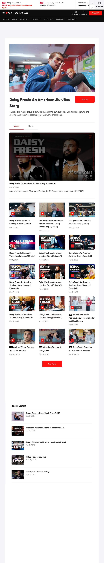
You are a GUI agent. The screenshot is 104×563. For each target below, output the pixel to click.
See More (52, 364)
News (30, 126)
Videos (16, 126)
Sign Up (85, 99)
